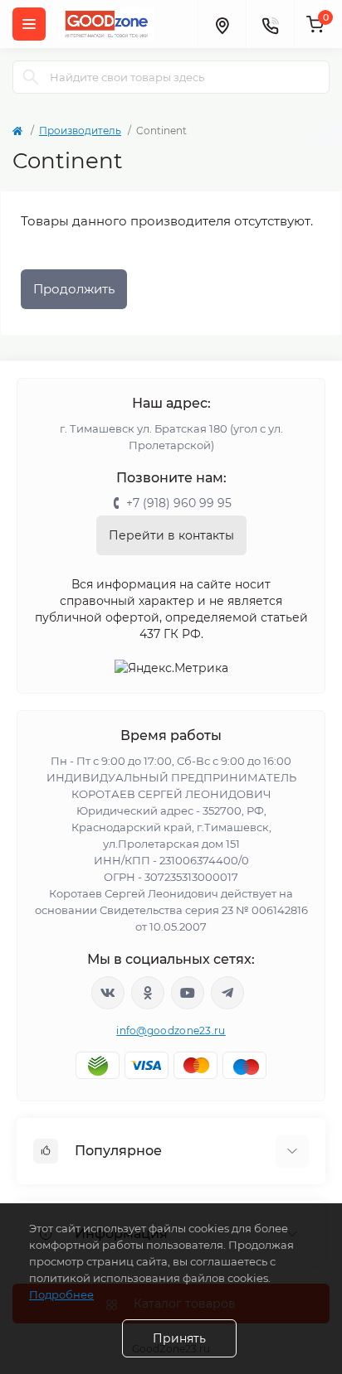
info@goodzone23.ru (170, 1030)
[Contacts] (270, 24)
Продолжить (74, 289)
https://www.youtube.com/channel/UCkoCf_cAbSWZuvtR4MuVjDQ (187, 992)
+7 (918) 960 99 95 (179, 503)
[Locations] (222, 24)
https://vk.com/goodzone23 (108, 992)
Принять (179, 1338)
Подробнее (61, 1294)
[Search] (30, 77)
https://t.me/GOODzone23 (227, 992)
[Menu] (29, 24)
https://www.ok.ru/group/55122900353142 (147, 992)
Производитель (80, 130)
